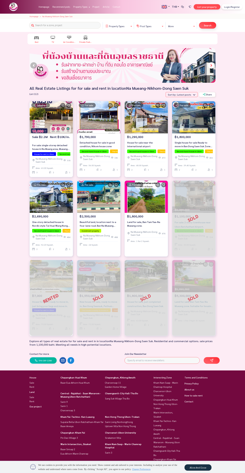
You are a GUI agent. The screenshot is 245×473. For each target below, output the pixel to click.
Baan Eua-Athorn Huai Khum (75, 382)
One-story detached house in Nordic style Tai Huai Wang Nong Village (50, 224)
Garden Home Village (115, 386)
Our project (36, 406)
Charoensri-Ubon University (120, 432)
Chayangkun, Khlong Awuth (120, 377)
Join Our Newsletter (135, 353)
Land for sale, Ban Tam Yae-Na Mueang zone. (143, 223)
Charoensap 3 (67, 410)
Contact (116, 6)
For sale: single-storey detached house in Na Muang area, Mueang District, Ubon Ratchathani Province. (50, 147)
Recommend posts (61, 6)
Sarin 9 (64, 401)
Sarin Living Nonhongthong (119, 421)
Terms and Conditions (196, 377)
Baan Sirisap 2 (67, 449)
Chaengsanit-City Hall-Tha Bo (121, 393)
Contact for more (39, 353)
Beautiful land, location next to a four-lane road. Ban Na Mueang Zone (98, 224)
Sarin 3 (108, 452)
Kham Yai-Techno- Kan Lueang (77, 416)
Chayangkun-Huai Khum (73, 377)
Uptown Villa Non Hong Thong (120, 426)
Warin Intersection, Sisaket (75, 444)
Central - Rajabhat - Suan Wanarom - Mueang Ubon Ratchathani (167, 442)
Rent (32, 386)
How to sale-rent (193, 395)
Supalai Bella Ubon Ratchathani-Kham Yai (81, 421)
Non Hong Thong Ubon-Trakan (122, 416)
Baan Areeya (67, 426)
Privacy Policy (191, 383)
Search (207, 25)
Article (106, 6)
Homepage (44, 6)
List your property (207, 6)
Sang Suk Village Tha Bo (117, 398)
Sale (32, 382)
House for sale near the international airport (140, 144)
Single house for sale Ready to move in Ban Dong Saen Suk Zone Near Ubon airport (192, 144)
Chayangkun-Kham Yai (72, 432)
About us (189, 389)
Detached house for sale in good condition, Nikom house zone (97, 144)
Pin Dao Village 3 (69, 437)
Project (96, 6)
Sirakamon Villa (113, 437)
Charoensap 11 (113, 382)
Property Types (80, 6)
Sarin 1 (64, 405)
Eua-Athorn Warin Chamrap (74, 453)
